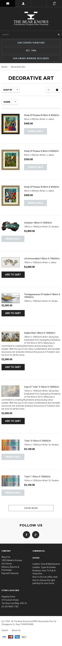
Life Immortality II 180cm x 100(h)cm (42, 258)
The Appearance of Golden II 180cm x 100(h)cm (42, 295)
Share (6, 102)
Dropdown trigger (23, 3)
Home (4, 67)
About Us (6, 557)
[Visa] (4, 636)
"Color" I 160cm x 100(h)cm (37, 476)
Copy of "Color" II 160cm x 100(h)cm (41, 387)
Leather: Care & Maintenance (46, 564)
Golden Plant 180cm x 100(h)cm (39, 333)
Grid (48, 90)
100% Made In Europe (12, 560)
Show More (31, 508)
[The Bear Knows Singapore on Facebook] (26, 534)
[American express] (17, 636)
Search (5, 630)
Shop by (7, 90)
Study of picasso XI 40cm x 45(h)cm (41, 187)
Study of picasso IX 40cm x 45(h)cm (41, 115)
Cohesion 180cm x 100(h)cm (38, 223)
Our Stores (7, 563)
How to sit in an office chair (45, 577)
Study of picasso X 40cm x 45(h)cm (41, 151)
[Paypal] (23, 636)
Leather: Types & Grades (44, 567)
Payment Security (10, 573)
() (54, 3)
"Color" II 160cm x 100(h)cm (37, 441)
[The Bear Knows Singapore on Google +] (35, 534)
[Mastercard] (10, 636)
